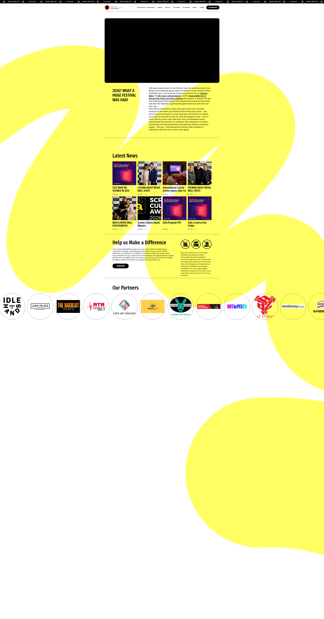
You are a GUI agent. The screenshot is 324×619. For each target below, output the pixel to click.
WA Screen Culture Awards (169, 96)
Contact (202, 7)
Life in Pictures (141, 7)
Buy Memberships (212, 7)
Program (159, 7)
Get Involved (186, 7)
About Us (167, 7)
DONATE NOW (121, 266)
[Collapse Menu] (155, 7)
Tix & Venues (176, 7)
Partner (195, 7)
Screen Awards (150, 7)
